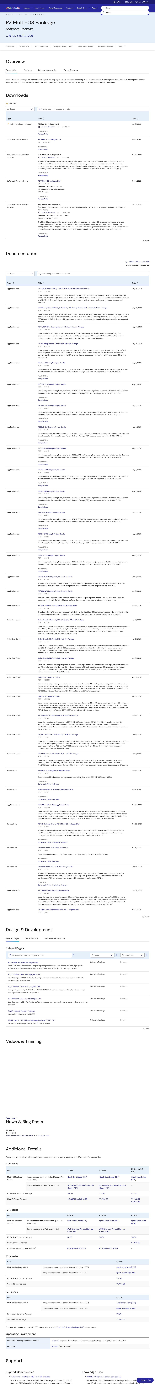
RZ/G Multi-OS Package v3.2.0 (49, 139)
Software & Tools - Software (48, 784)
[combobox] (125, 12)
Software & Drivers (25, 15)
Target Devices (71, 70)
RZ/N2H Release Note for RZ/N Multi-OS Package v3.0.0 (59, 824)
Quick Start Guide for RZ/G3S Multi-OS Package (56, 658)
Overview (10, 46)
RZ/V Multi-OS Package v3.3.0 (49, 181)
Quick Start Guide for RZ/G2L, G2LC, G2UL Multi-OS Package (61, 620)
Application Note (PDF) (126, 1267)
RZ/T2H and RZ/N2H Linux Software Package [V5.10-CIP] (31, 1020)
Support (122, 46)
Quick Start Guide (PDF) (77, 1177)
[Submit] (103, 12)
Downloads (24, 46)
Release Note (43, 134)
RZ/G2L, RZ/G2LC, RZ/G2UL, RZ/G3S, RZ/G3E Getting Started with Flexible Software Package (72, 308)
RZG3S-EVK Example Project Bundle (51, 491)
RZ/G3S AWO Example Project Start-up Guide (55, 591)
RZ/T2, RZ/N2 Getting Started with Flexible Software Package (61, 327)
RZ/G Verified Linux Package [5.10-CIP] (24, 974)
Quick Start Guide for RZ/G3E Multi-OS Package (56, 639)
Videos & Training (85, 46)
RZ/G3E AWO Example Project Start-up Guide (55, 577)
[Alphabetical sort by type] (116, 955)
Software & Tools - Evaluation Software (52, 842)
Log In (146, 2)
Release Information (47, 70)
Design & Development (63, 46)
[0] (73, 955)
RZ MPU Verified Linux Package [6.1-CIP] (24, 999)
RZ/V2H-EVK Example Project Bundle (52, 384)
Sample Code (43, 379)
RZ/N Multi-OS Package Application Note (53, 805)
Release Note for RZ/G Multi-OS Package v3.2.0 (55, 789)
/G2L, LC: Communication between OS (103, 1377)
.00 (116, 1248)
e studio (55, 1341)
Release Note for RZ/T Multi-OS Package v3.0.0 (55, 867)
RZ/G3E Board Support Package (21, 1011)
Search (125, 8)
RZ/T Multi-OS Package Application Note (53, 890)
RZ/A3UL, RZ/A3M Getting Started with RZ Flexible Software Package (63, 289)
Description (11, 70)
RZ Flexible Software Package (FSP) (23, 962)
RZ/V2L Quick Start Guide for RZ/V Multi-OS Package (58, 735)
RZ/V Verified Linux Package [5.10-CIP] (24, 986)
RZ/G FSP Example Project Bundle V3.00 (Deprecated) (58, 910)
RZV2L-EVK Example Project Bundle (51, 555)
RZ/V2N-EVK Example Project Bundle (52, 406)
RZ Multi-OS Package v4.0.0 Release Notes (54, 770)
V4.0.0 (70, 1193)
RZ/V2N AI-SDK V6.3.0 (76, 1248)
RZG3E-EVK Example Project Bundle (51, 470)
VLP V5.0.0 (120, 1284)
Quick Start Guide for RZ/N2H (49, 677)
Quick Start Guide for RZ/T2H (49, 696)
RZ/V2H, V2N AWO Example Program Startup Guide (57, 605)
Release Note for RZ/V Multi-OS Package (53, 848)
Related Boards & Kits (55, 938)
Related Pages (12, 938)
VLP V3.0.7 (103, 1199)
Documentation (41, 46)
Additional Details (105, 46)
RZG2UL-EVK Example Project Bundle (52, 448)
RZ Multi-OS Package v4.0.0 (21, 36)
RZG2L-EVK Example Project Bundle (51, 363)
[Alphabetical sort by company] (146, 955)
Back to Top (145, 1380)
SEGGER (55, 1346)
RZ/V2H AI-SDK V (106, 1248)
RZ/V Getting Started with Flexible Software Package (58, 344)
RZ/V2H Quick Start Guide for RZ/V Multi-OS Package (58, 715)
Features (27, 70)
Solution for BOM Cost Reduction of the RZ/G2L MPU (27, 1136)
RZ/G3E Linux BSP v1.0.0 (77, 1199)
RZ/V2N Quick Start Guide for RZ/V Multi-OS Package (58, 754)
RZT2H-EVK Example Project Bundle (51, 534)
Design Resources (11, 15)
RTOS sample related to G (30, 1377)
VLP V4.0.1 (135, 1202)
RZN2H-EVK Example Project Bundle (51, 513)
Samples (130, 2)
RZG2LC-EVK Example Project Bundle (52, 427)
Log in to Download (48, 127)
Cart (138, 2)
